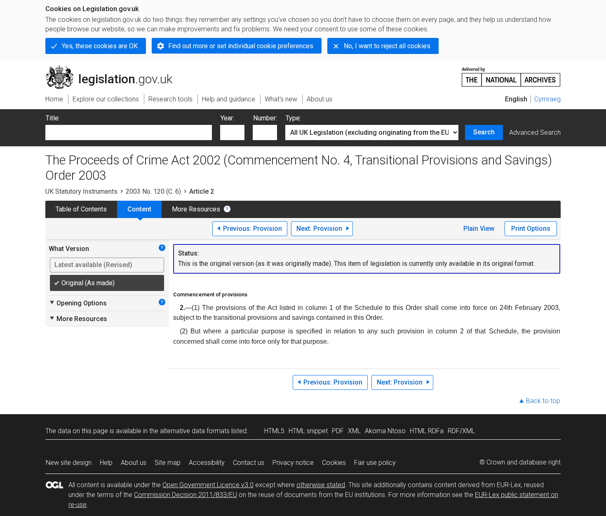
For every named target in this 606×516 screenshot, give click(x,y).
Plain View (478, 228)
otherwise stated (320, 485)
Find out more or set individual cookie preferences (240, 46)
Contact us (248, 463)
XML (354, 431)
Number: (265, 118)
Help (106, 463)
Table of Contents (81, 209)
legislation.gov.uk (113, 69)
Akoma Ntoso (385, 431)
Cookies (334, 463)
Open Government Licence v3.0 (208, 485)
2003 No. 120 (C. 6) (153, 191)
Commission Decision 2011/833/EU (185, 495)
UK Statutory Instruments (81, 191)
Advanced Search (535, 132)
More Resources (196, 209)
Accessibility (207, 463)
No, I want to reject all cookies (387, 46)
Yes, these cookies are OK (100, 46)
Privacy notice (293, 463)
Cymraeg (547, 99)
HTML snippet (308, 431)
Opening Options (78, 303)
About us (133, 463)
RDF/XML (461, 431)
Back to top (543, 401)
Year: (227, 118)
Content (139, 209)
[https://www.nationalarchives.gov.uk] (511, 73)
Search (484, 132)
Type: (293, 118)
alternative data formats (195, 431)
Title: (53, 118)
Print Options (530, 228)
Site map (168, 463)
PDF (338, 431)
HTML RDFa (427, 431)
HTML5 (274, 431)
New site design (69, 463)
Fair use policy (375, 463)
